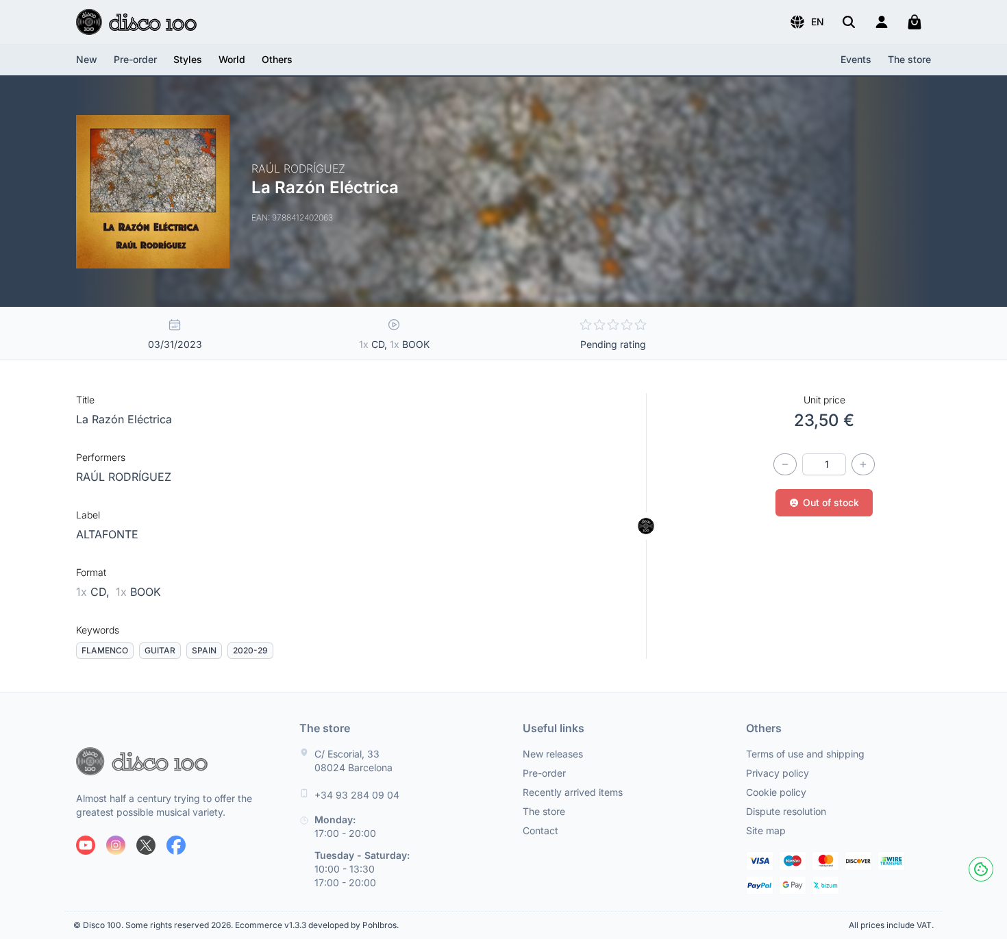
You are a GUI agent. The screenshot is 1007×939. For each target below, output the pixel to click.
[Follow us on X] (146, 845)
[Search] (848, 22)
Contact (540, 830)
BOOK (138, 592)
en (817, 21)
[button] (806, 22)
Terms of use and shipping (805, 754)
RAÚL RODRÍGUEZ (123, 477)
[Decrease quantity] (785, 464)
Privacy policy (777, 773)
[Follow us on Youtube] (85, 845)
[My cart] (914, 22)
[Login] (881, 22)
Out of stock (831, 502)
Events (856, 59)
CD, (94, 592)
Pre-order (135, 59)
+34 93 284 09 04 (356, 795)
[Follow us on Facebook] (176, 845)
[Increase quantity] (863, 464)
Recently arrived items (573, 792)
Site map (766, 830)
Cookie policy (776, 792)
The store (909, 59)
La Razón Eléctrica (124, 419)
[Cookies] (981, 869)
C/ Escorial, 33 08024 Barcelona (353, 760)
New (86, 59)
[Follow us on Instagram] (115, 845)
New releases (553, 754)
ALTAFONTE (107, 534)
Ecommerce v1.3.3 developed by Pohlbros (316, 925)
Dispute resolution (786, 811)
